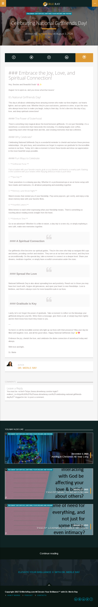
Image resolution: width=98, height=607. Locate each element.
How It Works (13, 595)
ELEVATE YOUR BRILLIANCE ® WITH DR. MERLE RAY (49, 572)
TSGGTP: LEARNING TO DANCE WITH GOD (62, 528)
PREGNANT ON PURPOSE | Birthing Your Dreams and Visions (49, 13)
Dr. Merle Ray (44, 33)
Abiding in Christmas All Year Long (70, 456)
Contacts (41, 595)
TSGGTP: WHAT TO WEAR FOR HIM (67, 492)
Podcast (29, 595)
